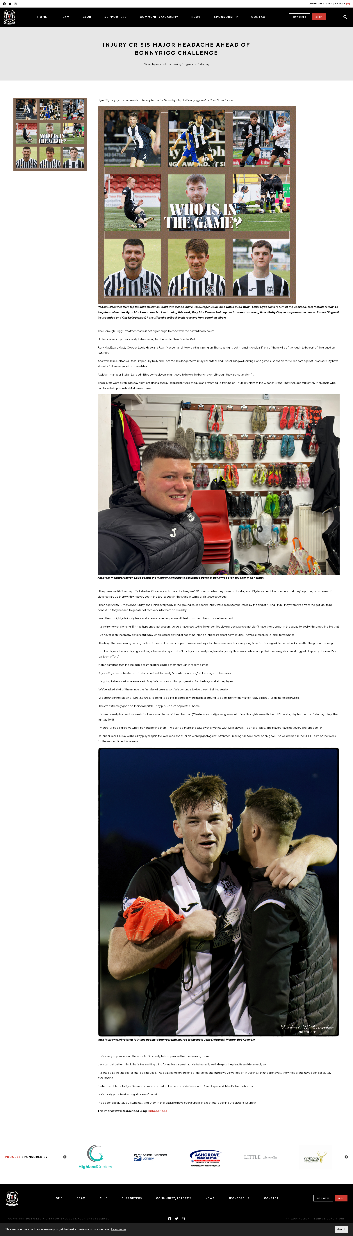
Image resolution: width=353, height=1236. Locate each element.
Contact (259, 16)
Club (87, 16)
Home (42, 16)
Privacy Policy (297, 1218)
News (196, 16)
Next (346, 1157)
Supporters (115, 16)
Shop (318, 17)
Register (326, 4)
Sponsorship (226, 16)
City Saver (299, 17)
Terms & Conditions (329, 1218)
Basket (342, 4)
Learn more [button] (118, 1229)
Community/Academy (159, 16)
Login (313, 4)
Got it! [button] (341, 1229)
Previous (65, 1157)
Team (64, 16)
